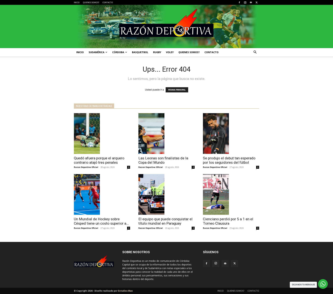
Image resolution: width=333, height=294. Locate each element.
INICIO (77, 2)
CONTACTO (107, 2)
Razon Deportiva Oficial (86, 167)
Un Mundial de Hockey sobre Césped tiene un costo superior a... (101, 221)
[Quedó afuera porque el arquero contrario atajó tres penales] (102, 133)
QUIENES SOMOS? (91, 2)
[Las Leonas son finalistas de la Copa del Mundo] (166, 133)
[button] (255, 52)
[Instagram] (245, 2)
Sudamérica (96, 52)
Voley (170, 52)
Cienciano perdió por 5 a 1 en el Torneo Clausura (228, 221)
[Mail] (250, 2)
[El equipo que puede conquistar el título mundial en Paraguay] (166, 194)
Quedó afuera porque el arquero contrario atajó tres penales (99, 160)
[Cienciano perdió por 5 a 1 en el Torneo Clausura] (231, 194)
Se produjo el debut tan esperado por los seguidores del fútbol (229, 160)
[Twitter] (256, 2)
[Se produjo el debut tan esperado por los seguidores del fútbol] (231, 133)
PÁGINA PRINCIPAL (177, 90)
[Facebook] (239, 2)
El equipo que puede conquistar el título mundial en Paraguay (165, 221)
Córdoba (118, 52)
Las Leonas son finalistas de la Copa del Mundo (163, 160)
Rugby (157, 52)
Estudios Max (125, 290)
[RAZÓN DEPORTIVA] (166, 26)
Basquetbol (140, 52)
